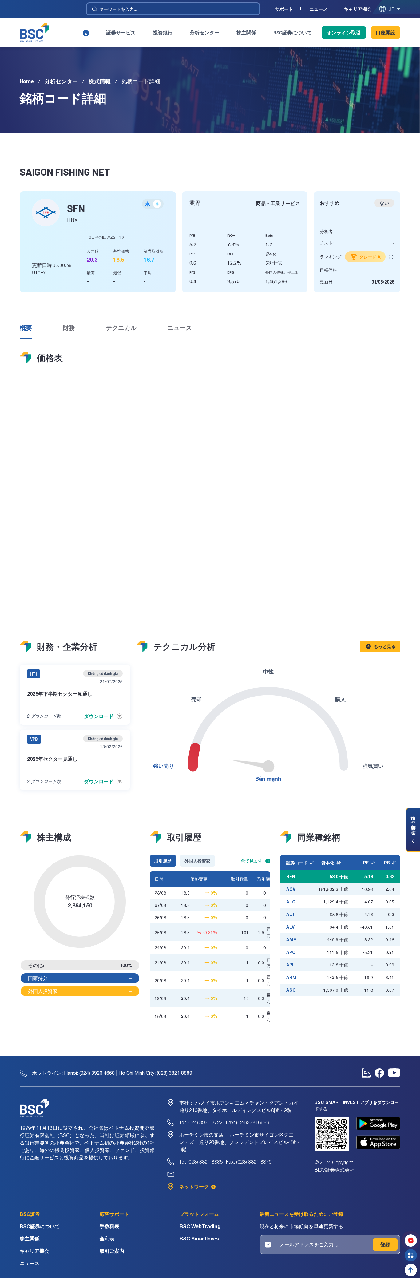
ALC (290, 901)
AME (291, 939)
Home (27, 81)
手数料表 (109, 1226)
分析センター (204, 32)
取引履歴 (163, 860)
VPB (34, 739)
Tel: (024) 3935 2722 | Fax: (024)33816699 (224, 1122)
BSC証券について (292, 32)
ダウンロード (98, 716)
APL (290, 964)
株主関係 (246, 32)
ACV (290, 889)
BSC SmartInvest (200, 1238)
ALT (290, 914)
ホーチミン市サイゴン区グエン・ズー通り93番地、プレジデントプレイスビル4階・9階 (240, 1142)
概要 (26, 327)
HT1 (33, 674)
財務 (69, 327)
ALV (290, 927)
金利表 (107, 1238)
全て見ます (251, 860)
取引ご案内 (112, 1251)
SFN (290, 876)
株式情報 (100, 81)
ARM (291, 977)
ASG (291, 990)
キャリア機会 (357, 9)
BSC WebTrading (200, 1226)
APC (290, 952)
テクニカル (121, 327)
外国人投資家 (197, 860)
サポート (284, 9)
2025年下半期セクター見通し (59, 694)
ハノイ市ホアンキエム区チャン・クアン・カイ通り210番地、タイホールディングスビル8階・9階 (239, 1106)
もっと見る (384, 646)
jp (391, 9)
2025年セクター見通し (52, 759)
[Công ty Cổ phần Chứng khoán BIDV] (34, 32)
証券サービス (121, 32)
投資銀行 (162, 32)
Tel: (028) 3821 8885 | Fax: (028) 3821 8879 (225, 1162)
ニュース (318, 9)
